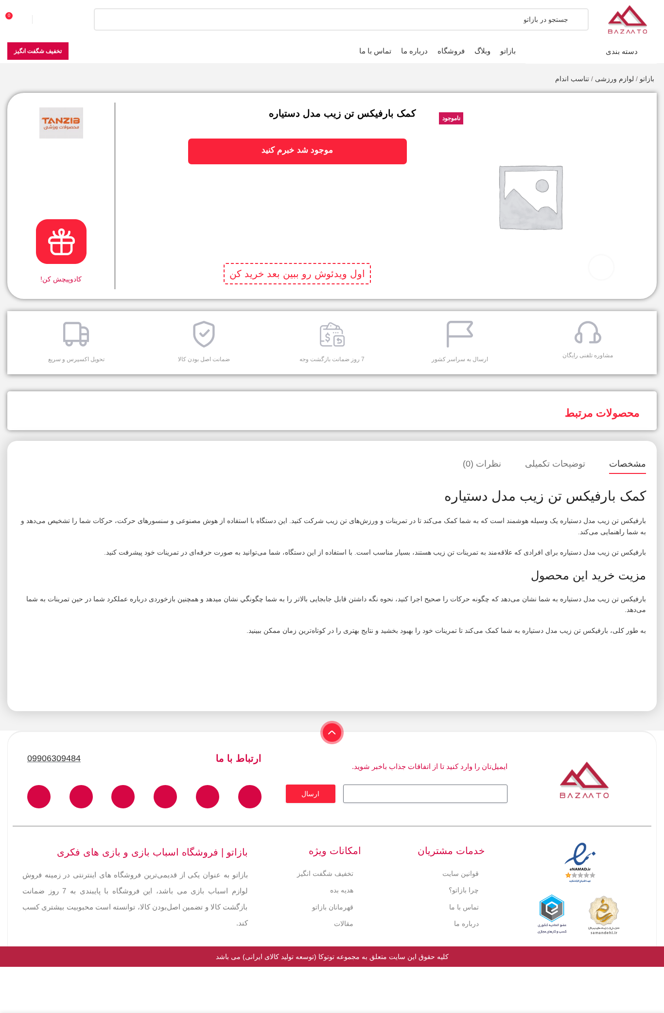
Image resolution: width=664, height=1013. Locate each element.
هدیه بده (341, 890)
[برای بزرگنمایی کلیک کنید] (601, 267)
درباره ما (466, 923)
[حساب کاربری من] (51, 19)
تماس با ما (464, 907)
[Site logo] (627, 19)
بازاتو (647, 79)
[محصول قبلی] (31, 80)
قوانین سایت (460, 873)
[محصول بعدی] (12, 80)
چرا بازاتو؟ (464, 890)
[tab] (627, 464)
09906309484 (54, 758)
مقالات (343, 923)
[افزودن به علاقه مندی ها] (641, 107)
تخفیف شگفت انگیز (38, 51)
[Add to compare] (641, 127)
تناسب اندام (572, 79)
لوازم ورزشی (614, 79)
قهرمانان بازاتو (332, 907)
